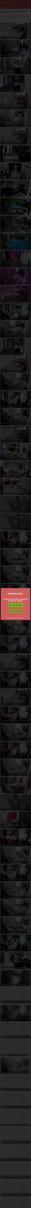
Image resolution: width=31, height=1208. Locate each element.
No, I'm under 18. (15, 611)
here (10, 618)
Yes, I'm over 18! (15, 605)
